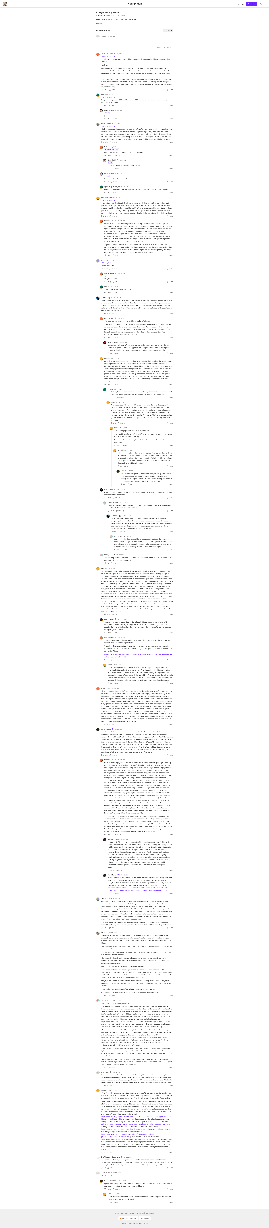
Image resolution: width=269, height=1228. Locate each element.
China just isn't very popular (107, 13)
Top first (169, 30)
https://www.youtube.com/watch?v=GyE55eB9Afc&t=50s (122, 1021)
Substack (124, 1224)
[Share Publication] (243, 4)
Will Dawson (105, 198)
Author (107, 112)
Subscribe (252, 4)
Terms (138, 1213)
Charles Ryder (106, 54)
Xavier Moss (105, 124)
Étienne (110, 389)
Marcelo (107, 358)
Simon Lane (105, 1072)
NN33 (103, 260)
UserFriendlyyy (106, 297)
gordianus (104, 1090)
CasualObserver (106, 898)
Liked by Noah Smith (109, 56)
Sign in (262, 4)
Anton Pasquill (106, 688)
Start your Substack (129, 1218)
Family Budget (113, 502)
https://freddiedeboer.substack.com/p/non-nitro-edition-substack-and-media (128, 1139)
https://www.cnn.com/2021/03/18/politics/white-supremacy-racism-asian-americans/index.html (136, 1129)
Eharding (104, 932)
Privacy (132, 1213)
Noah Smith (100, 15)
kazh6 (116, 428)
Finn (122, 471)
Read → (99, 23)
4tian (103, 94)
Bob (105, 147)
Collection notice (148, 1213)
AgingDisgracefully (111, 186)
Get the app (145, 1218)
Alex (105, 286)
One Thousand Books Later (111, 1157)
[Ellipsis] (171, 53)
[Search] (238, 4)
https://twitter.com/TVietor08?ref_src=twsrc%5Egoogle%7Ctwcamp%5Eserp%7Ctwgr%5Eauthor (136, 1037)
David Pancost (109, 619)
